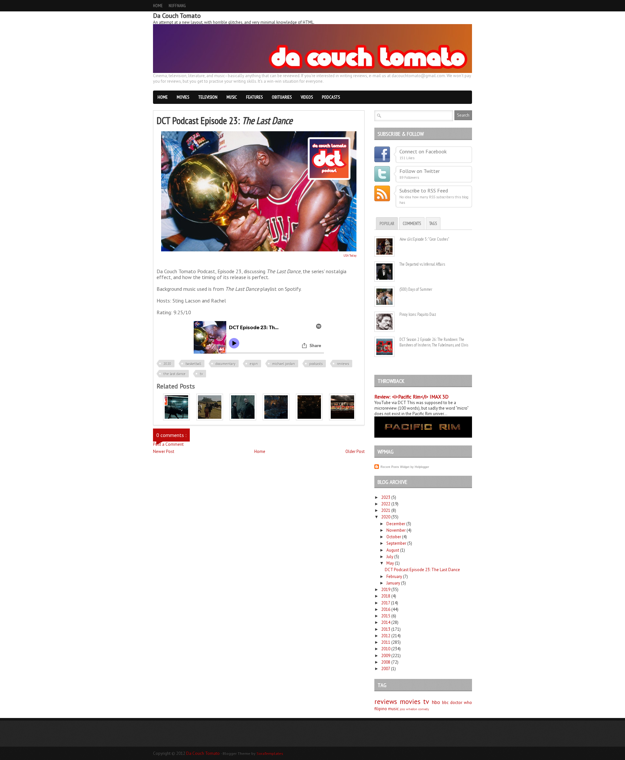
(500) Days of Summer (415, 289)
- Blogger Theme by (252, 753)
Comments (412, 223)
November (396, 530)
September (396, 543)
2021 (385, 510)
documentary (225, 363)
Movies (183, 97)
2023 (385, 497)
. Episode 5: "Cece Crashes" (424, 239)
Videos (307, 97)
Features (254, 97)
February (394, 576)
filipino (380, 708)
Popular (387, 223)
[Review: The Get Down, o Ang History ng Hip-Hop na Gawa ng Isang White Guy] (342, 419)
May (390, 563)
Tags (433, 223)
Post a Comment (168, 444)
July (389, 556)
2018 (385, 596)
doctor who (461, 702)
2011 (385, 642)
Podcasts (331, 97)
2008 (385, 662)
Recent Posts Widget (395, 467)
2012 (385, 636)
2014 (385, 622)
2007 (385, 668)
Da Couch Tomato (203, 753)
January (393, 583)
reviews (343, 363)
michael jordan (283, 363)
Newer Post (163, 451)
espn (254, 363)
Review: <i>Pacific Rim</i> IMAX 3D (411, 397)
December (395, 524)
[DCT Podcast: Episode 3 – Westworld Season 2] (176, 419)
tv (201, 374)
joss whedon (408, 709)
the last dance (174, 374)
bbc (445, 702)
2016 (385, 609)
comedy (423, 709)
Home (158, 5)
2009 (385, 655)
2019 (385, 589)
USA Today (349, 255)
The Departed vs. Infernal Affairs (422, 264)
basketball (193, 363)
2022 (385, 504)
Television (207, 97)
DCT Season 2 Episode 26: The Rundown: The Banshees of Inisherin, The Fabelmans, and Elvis (433, 342)
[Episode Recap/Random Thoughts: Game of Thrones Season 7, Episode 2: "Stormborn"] (276, 419)
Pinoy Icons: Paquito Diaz (417, 314)
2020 (167, 363)
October (393, 537)
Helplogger (422, 467)
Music (232, 97)
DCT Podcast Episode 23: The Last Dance (422, 569)
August (392, 550)
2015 (385, 616)
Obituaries (282, 97)
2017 (385, 603)
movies (410, 701)
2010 (385, 649)
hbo (436, 702)
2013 (385, 629)
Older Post (355, 451)
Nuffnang (177, 5)
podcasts (316, 363)
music (393, 708)
